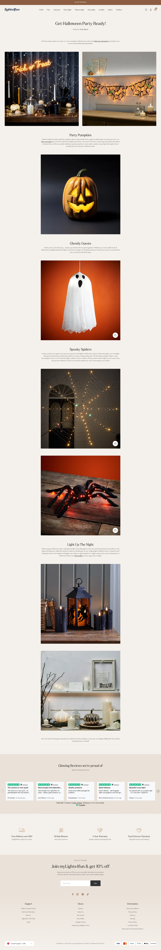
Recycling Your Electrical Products (132, 929)
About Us (80, 912)
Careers (80, 908)
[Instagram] (77, 894)
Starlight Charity (80, 922)
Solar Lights (67, 10)
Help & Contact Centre (28, 908)
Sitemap (132, 919)
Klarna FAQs (132, 922)
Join (95, 883)
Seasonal (57, 10)
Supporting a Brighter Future (80, 925)
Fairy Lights (91, 10)
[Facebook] (72, 894)
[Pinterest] (83, 894)
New (48, 10)
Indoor (110, 10)
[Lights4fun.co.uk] (12, 9)
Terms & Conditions (132, 908)
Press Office (80, 919)
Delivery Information (28, 912)
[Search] (146, 10)
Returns (28, 915)
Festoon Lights (79, 10)
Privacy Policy (132, 912)
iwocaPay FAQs (133, 925)
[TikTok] (88, 894)
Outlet (41, 10)
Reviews (132, 915)
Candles (101, 10)
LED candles (79, 556)
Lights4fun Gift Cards (28, 919)
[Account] (151, 10)
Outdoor (119, 10)
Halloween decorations (101, 41)
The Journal (80, 915)
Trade (28, 922)
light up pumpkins (46, 142)
